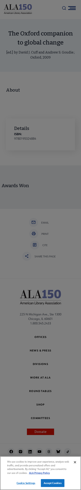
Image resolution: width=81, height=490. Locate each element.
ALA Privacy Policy (39, 472)
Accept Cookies (53, 483)
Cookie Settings (26, 483)
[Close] (75, 462)
